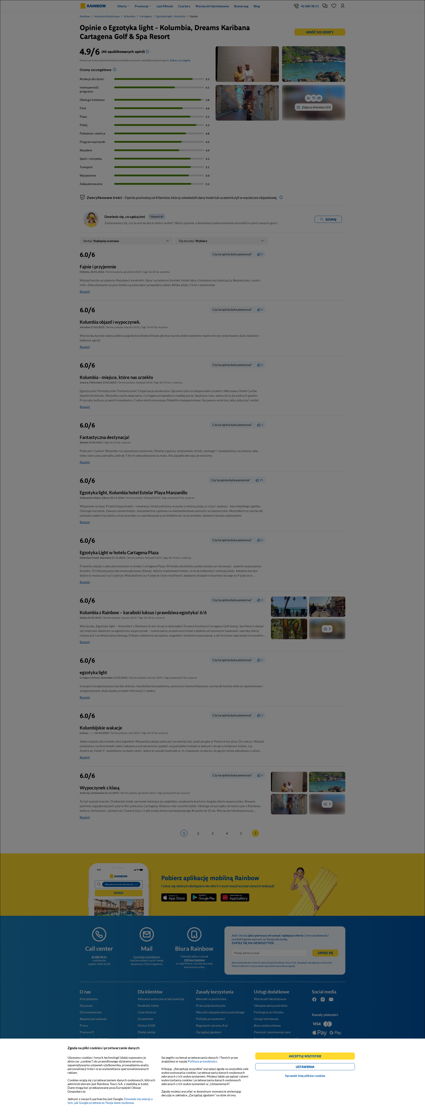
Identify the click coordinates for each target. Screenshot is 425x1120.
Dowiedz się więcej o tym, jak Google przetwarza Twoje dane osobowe (110, 1101)
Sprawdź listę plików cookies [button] (305, 1076)
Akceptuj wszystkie (307, 1057)
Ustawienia (313, 1067)
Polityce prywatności (202, 1061)
